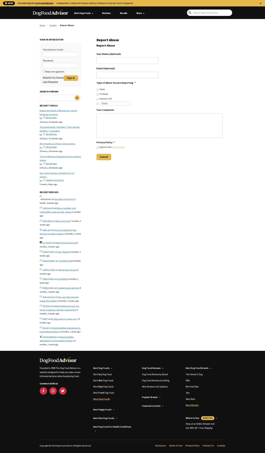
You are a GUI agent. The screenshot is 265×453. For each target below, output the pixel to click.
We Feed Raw (192, 386)
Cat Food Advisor (44, 3)
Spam (102, 89)
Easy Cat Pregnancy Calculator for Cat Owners (57, 175)
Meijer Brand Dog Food (66, 243)
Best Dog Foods (82, 13)
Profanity (104, 94)
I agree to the (112, 147)
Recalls (123, 13)
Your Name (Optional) (108, 54)
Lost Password (50, 81)
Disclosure (160, 446)
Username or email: (53, 49)
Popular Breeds (150, 397)
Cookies (221, 446)
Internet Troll (106, 98)
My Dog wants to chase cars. (64, 319)
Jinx (188, 392)
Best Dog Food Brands (197, 368)
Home (42, 25)
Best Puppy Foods (102, 409)
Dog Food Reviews (151, 368)
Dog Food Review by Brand (155, 374)
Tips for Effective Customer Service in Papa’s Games (60, 158)
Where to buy (199, 418)
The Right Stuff (65, 261)
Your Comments (105, 110)
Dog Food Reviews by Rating (155, 380)
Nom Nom (190, 399)
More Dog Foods (101, 399)
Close (260, 3)
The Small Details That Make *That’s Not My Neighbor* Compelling (60, 129)
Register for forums (53, 77)
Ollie (188, 380)
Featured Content (151, 406)
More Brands (192, 405)
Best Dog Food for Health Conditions (112, 426)
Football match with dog (68, 288)
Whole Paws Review (68, 270)
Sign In (71, 78)
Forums (53, 25)
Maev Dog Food (63, 221)
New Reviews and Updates (155, 386)
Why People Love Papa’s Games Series (57, 143)
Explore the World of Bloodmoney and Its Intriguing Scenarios (58, 112)
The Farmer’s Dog (194, 374)
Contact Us (208, 446)
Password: (48, 60)
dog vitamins (63, 252)
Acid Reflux (63, 279)
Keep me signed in (54, 71)
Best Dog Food (102, 374)
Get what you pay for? (64, 199)
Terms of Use (175, 446)
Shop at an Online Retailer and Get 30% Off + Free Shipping (200, 426)
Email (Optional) (105, 68)
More (139, 13)
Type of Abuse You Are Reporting (116, 83)
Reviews (106, 13)
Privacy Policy (105, 142)
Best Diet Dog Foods (103, 418)
